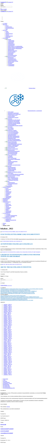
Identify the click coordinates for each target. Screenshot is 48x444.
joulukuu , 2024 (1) (7, 323)
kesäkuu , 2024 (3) (7, 330)
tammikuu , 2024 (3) (7, 336)
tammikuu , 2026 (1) (7, 309)
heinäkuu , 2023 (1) (7, 342)
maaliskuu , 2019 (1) (7, 374)
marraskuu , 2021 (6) (7, 364)
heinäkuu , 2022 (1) (7, 356)
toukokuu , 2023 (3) (7, 345)
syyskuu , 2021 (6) (7, 366)
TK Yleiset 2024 (6, 385)
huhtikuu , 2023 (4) (7, 346)
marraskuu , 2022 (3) (7, 352)
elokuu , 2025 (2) (7, 314)
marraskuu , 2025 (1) (7, 311)
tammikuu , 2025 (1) (7, 322)
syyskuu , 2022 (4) (7, 354)
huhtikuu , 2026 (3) (7, 305)
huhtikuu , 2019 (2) (7, 373)
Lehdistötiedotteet (9, 285)
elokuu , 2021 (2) (7, 367)
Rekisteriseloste (6, 384)
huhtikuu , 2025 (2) (7, 319)
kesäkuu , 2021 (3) (7, 370)
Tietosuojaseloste (6, 382)
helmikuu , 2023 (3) (7, 348)
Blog (4, 224)
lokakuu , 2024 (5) (7, 326)
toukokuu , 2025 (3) (7, 318)
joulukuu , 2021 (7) (7, 363)
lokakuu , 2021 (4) (7, 365)
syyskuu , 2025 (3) (7, 313)
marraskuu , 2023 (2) (7, 338)
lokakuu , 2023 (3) (7, 339)
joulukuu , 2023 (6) (7, 337)
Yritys (4, 380)
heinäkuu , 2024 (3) (7, 329)
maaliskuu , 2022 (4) (7, 361)
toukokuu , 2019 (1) (7, 372)
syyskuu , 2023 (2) (7, 340)
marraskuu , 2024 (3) (7, 324)
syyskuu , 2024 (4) (7, 327)
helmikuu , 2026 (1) (7, 307)
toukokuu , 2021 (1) (7, 371)
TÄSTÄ (8, 406)
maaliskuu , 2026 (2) (7, 306)
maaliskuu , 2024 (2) (7, 333)
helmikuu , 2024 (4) (7, 335)
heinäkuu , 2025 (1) (7, 315)
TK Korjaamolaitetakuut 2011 (9, 387)
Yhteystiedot (5, 378)
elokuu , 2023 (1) (7, 341)
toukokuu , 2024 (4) (7, 331)
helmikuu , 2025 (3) (7, 321)
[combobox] (6, 6)
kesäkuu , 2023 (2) (7, 344)
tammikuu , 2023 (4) (7, 349)
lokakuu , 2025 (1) (7, 312)
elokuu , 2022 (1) (7, 355)
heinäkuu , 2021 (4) (7, 369)
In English (5, 381)
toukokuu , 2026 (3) (7, 304)
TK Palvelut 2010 (6, 386)
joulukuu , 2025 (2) (7, 310)
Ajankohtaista (3, 285)
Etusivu (4, 223)
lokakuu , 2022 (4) (7, 353)
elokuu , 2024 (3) (7, 328)
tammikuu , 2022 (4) (7, 362)
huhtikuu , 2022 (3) (7, 359)
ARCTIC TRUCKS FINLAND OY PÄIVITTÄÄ (15, 267)
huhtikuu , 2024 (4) (7, 332)
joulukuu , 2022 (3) (7, 350)
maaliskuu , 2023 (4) (7, 347)
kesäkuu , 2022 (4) (7, 357)
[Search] (1, 8)
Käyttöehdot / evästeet (7, 383)
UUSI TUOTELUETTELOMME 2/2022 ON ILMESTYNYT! (20, 234)
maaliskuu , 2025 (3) (7, 320)
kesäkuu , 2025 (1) (7, 316)
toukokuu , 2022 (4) (7, 358)
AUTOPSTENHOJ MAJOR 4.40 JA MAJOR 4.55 (16, 244)
